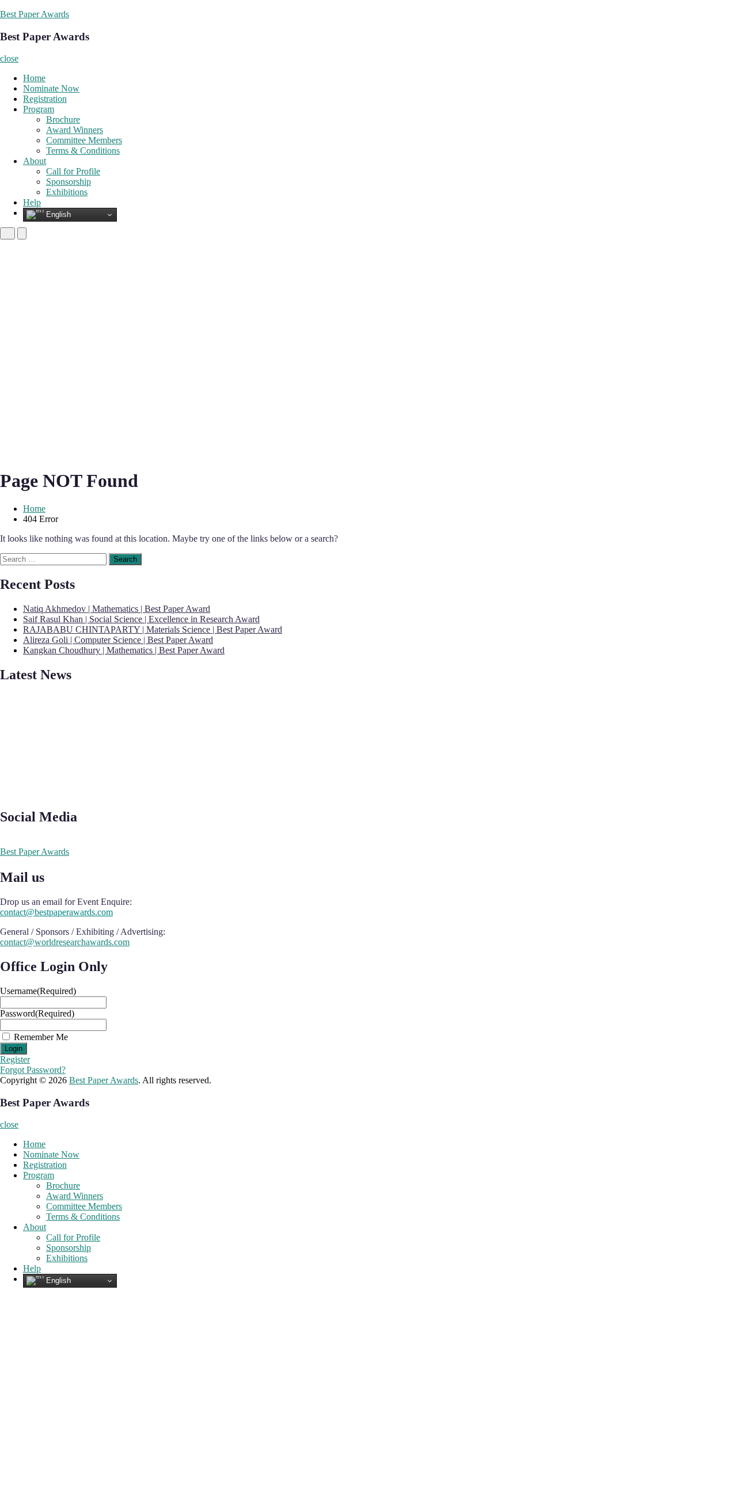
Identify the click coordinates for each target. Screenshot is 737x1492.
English (57, 214)
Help (32, 202)
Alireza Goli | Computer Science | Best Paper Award (118, 640)
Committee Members (84, 140)
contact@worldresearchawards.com (65, 942)
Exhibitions (67, 192)
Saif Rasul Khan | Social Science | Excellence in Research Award (141, 619)
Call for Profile (73, 171)
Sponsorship (68, 181)
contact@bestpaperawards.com (56, 912)
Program (38, 109)
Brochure (63, 119)
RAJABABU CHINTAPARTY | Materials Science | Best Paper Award (152, 629)
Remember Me (41, 1037)
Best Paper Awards (34, 14)
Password (37, 1013)
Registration (45, 99)
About (34, 161)
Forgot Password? (33, 1070)
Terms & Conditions (83, 150)
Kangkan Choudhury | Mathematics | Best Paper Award (124, 650)
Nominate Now (51, 88)
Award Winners (74, 130)
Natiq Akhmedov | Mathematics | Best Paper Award (116, 609)
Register (15, 1059)
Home (34, 78)
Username (38, 991)
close (9, 58)
